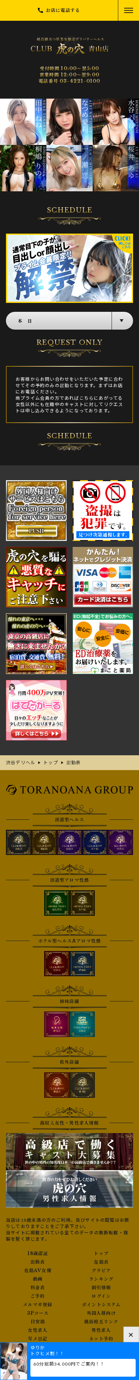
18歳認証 (37, 1253)
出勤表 (37, 1262)
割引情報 (101, 1287)
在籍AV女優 (38, 1270)
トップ (101, 1253)
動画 (38, 1279)
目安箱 (37, 1322)
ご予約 (37, 1296)
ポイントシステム (101, 1305)
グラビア (101, 1270)
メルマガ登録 (37, 1305)
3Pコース (38, 1313)
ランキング (101, 1279)
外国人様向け (101, 1313)
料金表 (37, 1287)
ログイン (101, 1296)
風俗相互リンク (101, 1322)
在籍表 (101, 1262)
